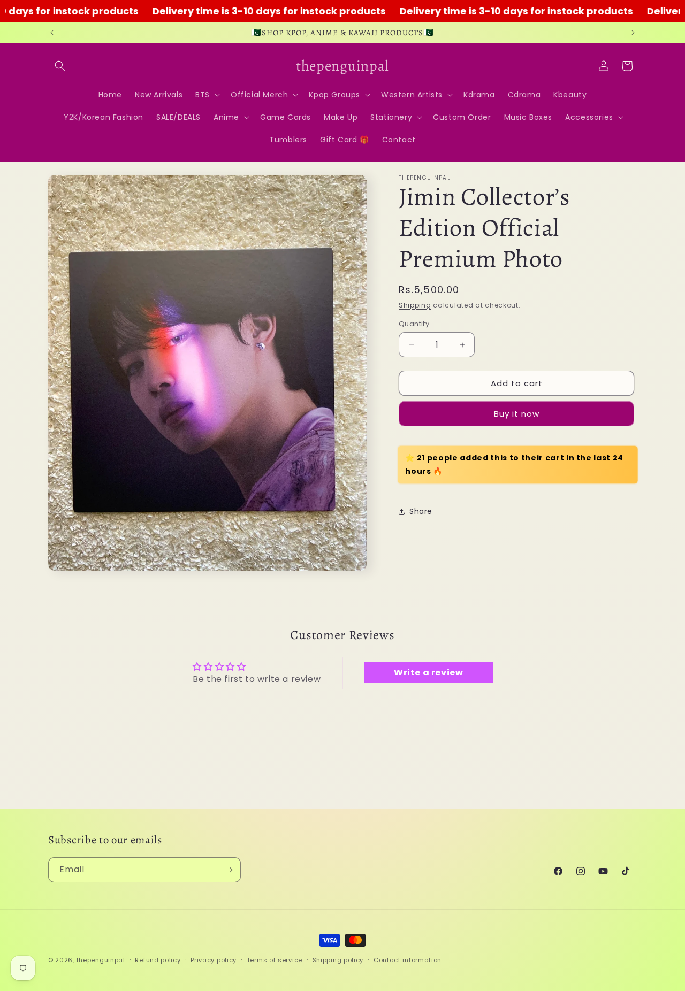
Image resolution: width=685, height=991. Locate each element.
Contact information (408, 959)
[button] (60, 66)
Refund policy (157, 959)
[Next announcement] (633, 32)
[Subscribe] (228, 869)
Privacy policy (214, 959)
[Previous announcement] (52, 32)
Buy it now (516, 413)
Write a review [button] (428, 673)
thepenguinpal (101, 960)
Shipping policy (338, 959)
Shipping (415, 305)
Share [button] (420, 511)
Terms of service (274, 959)
